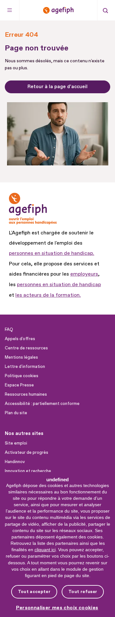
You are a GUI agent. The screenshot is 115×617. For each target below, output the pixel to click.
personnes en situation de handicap (59, 284)
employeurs (84, 274)
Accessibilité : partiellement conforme (42, 403)
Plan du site (16, 413)
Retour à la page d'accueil (57, 87)
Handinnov (15, 462)
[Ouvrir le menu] (9, 10)
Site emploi (16, 443)
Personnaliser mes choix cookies (57, 608)
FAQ (9, 329)
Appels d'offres (20, 339)
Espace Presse (19, 385)
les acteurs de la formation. (48, 295)
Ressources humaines (26, 394)
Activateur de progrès (26, 452)
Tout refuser (82, 591)
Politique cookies (21, 376)
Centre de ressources (26, 348)
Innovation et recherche (28, 471)
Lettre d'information (25, 366)
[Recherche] (105, 10)
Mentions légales (21, 357)
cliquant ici (45, 549)
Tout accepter (34, 591)
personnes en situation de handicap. (51, 253)
